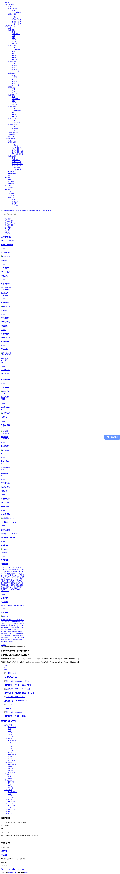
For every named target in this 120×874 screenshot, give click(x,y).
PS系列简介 (12, 740)
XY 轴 (10, 733)
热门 (6, 667)
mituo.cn (27, 872)
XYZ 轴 (10, 737)
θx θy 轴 (11, 758)
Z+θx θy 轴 (11, 760)
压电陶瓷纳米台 (8, 720)
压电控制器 (5, 483)
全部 (9, 6)
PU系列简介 (12, 805)
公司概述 (4, 545)
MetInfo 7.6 (12, 872)
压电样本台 (5, 370)
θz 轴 (10, 776)
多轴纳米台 (5, 446)
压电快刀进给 (9, 803)
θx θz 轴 (10, 770)
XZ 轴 (10, 735)
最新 (6, 669)
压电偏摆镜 (5, 303)
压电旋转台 (5, 334)
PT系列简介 (12, 754)
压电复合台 (5, 387)
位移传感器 (5, 514)
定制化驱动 (5, 530)
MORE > (3, 248)
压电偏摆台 (5, 318)
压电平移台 (5, 284)
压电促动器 (5, 252)
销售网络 (4, 560)
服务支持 (4, 612)
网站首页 (7, 2)
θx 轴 (10, 756)
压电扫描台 (5, 268)
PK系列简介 (12, 727)
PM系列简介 (12, 801)
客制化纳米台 (9, 813)
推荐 (6, 665)
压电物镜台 (5, 349)
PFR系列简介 (12, 792)
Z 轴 (9, 731)
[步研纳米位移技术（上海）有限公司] (26, 210)
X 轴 (9, 729)
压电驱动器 (5, 499)
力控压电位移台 (9, 809)
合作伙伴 (4, 598)
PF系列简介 (12, 782)
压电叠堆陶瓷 (6, 237)
